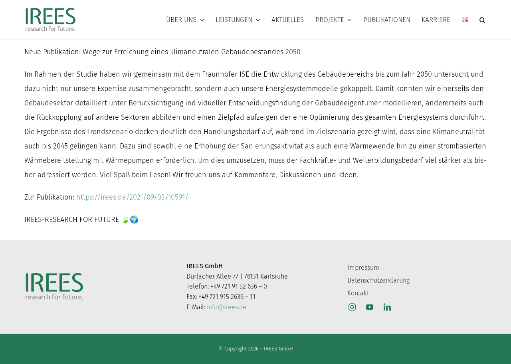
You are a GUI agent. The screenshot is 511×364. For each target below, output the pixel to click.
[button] (482, 20)
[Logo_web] (50, 8)
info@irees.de (226, 307)
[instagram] (352, 307)
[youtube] (369, 307)
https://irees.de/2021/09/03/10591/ (132, 197)
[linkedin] (387, 307)
